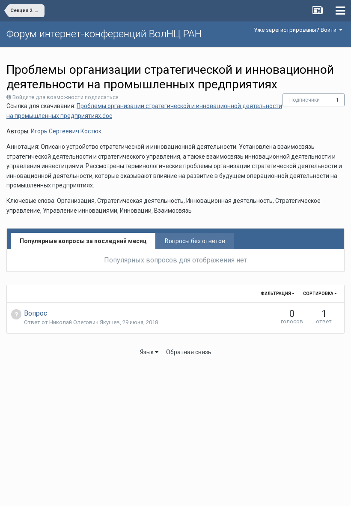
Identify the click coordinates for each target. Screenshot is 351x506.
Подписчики (304, 100)
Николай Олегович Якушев (84, 322)
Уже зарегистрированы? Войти (296, 30)
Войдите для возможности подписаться (65, 97)
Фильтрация (276, 293)
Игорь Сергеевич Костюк (66, 131)
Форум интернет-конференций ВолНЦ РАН (104, 34)
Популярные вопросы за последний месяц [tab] (83, 241)
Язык (147, 352)
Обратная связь (188, 352)
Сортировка (318, 293)
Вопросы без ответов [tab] (195, 241)
